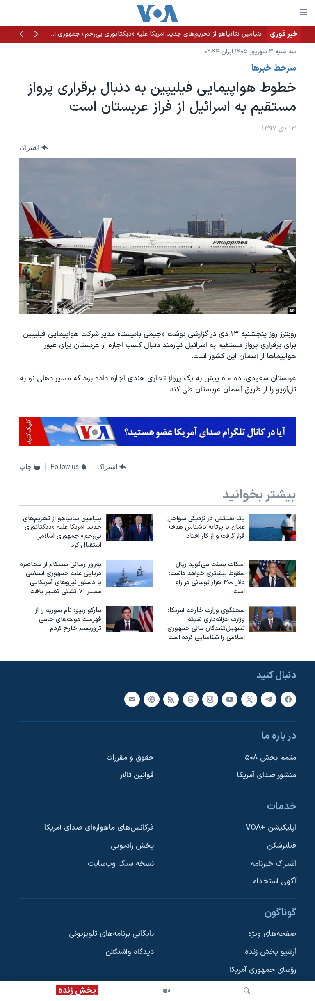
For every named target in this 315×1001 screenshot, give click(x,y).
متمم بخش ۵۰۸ (270, 757)
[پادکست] (151, 699)
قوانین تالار (137, 775)
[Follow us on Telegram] (268, 699)
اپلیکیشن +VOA (271, 827)
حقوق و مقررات (130, 757)
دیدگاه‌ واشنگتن (129, 952)
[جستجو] (247, 991)
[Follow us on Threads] (191, 699)
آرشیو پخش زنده (270, 952)
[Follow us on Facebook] (288, 699)
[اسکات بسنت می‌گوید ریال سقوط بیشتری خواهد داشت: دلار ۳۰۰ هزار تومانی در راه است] (272, 573)
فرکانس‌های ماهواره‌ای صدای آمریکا (99, 827)
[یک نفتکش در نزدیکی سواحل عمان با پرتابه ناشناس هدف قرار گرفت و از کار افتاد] (272, 527)
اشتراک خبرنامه (273, 863)
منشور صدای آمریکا (266, 775)
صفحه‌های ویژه (272, 934)
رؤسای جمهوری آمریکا (262, 969)
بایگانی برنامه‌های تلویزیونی (111, 934)
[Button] (33, 147)
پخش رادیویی (132, 845)
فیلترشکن (281, 845)
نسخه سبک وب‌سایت (121, 863)
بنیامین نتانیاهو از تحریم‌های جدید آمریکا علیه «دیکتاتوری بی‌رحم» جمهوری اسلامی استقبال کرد (133, 34)
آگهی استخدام (274, 881)
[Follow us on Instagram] (210, 699)
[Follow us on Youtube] (229, 699)
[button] (36, 35)
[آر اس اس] (171, 699)
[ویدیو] (166, 991)
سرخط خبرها (273, 68)
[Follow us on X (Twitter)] (249, 699)
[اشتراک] (132, 699)
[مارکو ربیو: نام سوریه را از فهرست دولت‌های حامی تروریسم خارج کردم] (129, 619)
